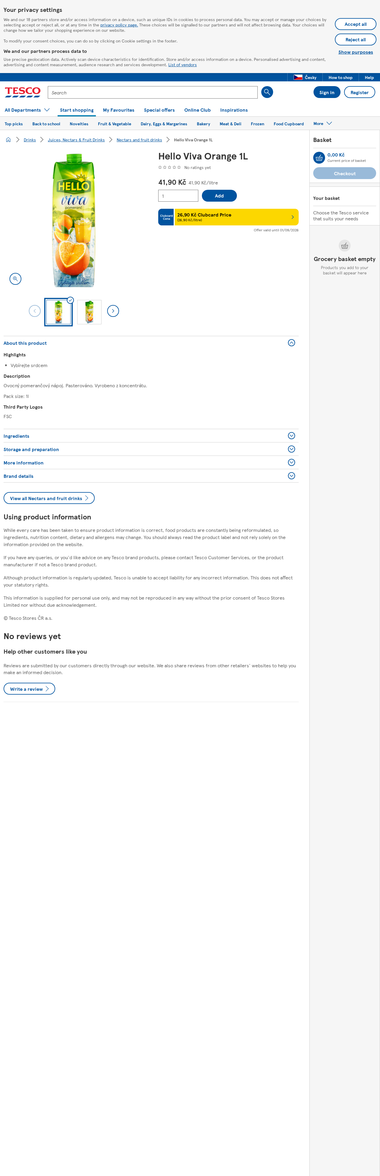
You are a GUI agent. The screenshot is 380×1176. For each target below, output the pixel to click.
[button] (305, 77)
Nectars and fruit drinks (139, 140)
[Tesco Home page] (23, 92)
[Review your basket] (319, 158)
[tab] (58, 312)
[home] (8, 139)
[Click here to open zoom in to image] (15, 279)
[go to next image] (113, 311)
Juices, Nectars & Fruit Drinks (76, 140)
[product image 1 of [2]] (74, 220)
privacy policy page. (119, 25)
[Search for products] (267, 92)
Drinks (30, 140)
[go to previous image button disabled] (35, 311)
